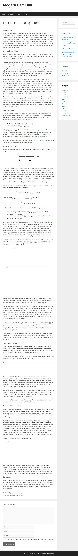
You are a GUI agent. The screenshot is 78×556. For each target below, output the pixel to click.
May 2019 (65, 71)
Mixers (64, 104)
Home (3, 14)
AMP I (65, 92)
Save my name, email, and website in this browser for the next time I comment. (29, 539)
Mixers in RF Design (68, 52)
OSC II (65, 113)
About (18, 14)
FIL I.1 (6, 492)
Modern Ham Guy (17, 5)
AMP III (66, 97)
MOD (63, 106)
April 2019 (65, 73)
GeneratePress (50, 553)
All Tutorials (11, 14)
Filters (9, 492)
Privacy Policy (27, 14)
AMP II (65, 94)
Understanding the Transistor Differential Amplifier (68, 43)
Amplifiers (65, 90)
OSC (63, 108)
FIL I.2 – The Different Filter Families (14, 495)
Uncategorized (66, 115)
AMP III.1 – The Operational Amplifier (14, 493)
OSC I (65, 111)
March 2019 (65, 75)
